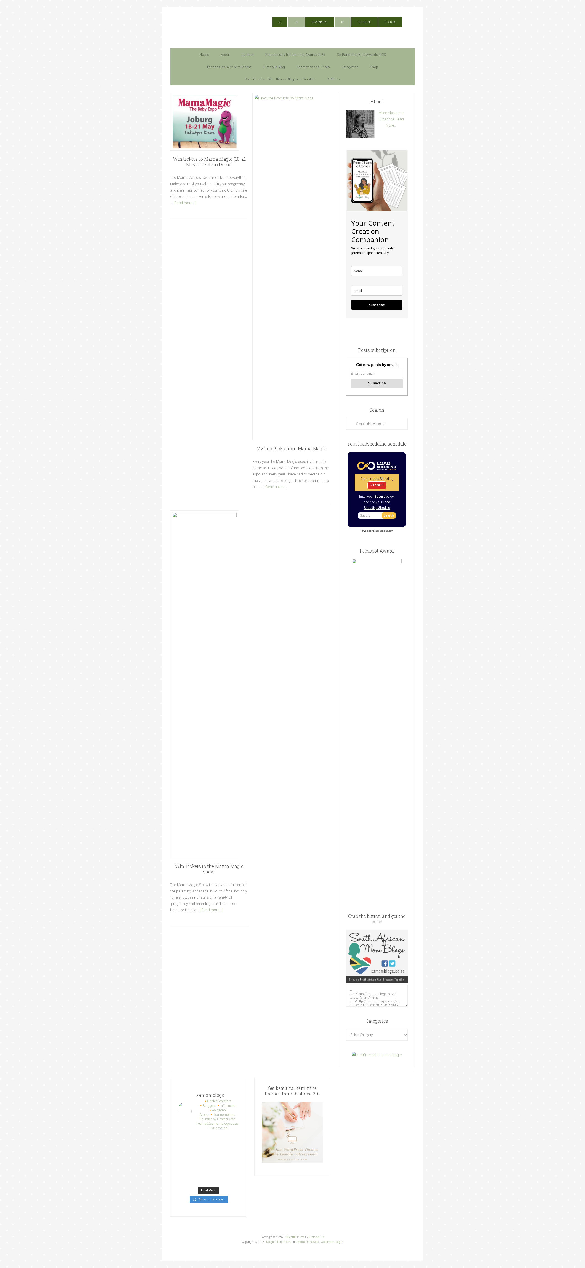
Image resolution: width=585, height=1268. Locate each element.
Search (388, 515)
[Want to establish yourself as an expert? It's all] (232, 1139)
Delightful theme (294, 1237)
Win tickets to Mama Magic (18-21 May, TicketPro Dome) (209, 161)
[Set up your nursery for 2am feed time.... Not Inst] (200, 1149)
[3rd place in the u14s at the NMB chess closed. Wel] (216, 1139)
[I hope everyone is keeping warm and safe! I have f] (216, 1179)
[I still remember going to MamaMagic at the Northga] (232, 1159)
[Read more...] (184, 203)
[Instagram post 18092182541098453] (216, 1159)
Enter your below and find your (377, 502)
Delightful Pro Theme (278, 1242)
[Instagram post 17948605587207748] (200, 1159)
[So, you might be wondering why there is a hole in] (232, 1149)
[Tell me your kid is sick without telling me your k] (200, 1139)
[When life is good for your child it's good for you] (216, 1149)
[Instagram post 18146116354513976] (184, 1169)
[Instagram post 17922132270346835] (184, 1179)
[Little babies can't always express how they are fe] (184, 1149)
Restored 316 (316, 1237)
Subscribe (386, 119)
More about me (391, 113)
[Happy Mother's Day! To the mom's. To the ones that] (232, 1179)
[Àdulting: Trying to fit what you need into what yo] (232, 1169)
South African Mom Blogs (216, 25)
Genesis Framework (307, 1242)
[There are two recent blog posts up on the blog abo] (200, 1179)
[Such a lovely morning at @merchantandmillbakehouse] (200, 1169)
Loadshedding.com (383, 531)
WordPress (327, 1242)
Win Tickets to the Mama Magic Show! (209, 869)
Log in (339, 1242)
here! (360, 10)
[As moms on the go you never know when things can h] (184, 1159)
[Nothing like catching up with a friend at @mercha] (184, 1139)
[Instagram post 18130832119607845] (216, 1169)
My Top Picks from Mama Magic (291, 448)
